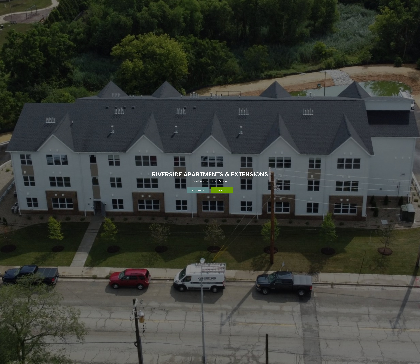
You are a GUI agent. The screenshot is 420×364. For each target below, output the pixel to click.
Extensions (222, 190)
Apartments (198, 190)
